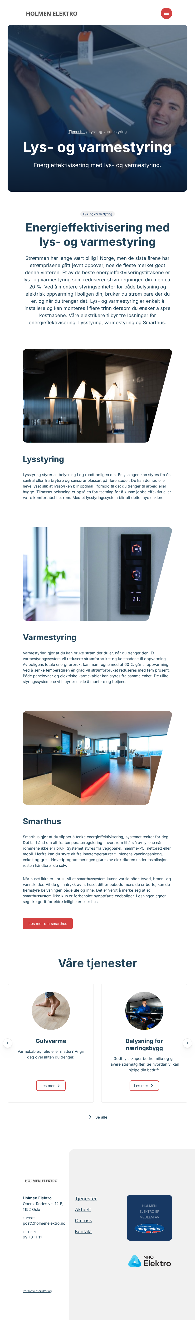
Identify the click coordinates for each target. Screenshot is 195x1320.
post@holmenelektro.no (44, 1223)
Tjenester (76, 131)
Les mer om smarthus (48, 923)
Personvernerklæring (37, 1291)
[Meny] (166, 13)
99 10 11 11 (32, 1237)
